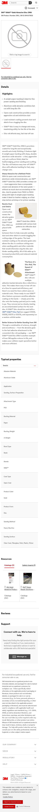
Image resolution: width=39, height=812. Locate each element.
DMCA (13, 776)
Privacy (17, 774)
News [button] (5, 751)
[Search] (30, 2)
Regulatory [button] (9, 758)
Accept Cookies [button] (8, 806)
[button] (23, 806)
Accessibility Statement (23, 776)
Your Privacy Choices (17, 778)
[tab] (9, 565)
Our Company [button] (9, 744)
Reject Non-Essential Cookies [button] (12, 802)
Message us (22, 657)
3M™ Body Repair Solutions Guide (27, 588)
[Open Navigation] (36, 3)
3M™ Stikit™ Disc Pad (11, 312)
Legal (12, 774)
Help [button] (5, 764)
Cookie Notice (8, 797)
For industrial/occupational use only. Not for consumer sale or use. (16, 77)
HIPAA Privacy (25, 774)
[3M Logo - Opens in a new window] (5, 2)
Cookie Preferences (17, 780)
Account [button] (31, 8)
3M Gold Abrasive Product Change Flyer (10, 588)
